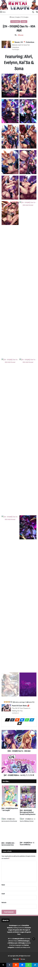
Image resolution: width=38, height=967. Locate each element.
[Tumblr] (12, 719)
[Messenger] (21, 719)
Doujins (18, 17)
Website (4, 902)
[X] (7, 719)
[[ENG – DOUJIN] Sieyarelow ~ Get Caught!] (10, 795)
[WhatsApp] (26, 719)
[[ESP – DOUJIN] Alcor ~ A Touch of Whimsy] (28, 829)
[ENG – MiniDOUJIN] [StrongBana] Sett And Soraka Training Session (27, 812)
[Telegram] (31, 719)
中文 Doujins (24, 17)
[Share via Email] (19, 723)
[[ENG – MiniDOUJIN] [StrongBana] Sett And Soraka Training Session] (28, 796)
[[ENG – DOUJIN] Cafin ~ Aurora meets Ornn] (10, 829)
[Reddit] (16, 719)
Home (12, 17)
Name (3, 884)
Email (3, 893)
